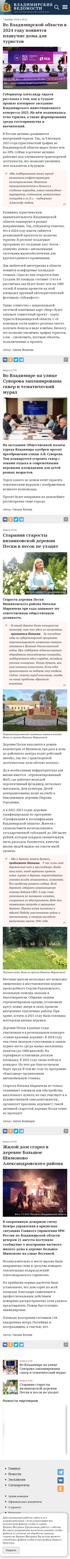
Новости (14, 1474)
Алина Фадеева (23, 349)
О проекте (14, 1507)
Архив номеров (18, 1496)
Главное (14, 1468)
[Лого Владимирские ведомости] (26, 7)
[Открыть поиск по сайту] (57, 9)
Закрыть (11, 1550)
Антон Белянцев (24, 1121)
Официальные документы (25, 1501)
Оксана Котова (22, 509)
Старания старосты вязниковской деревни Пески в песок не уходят (39, 1388)
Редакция (14, 1512)
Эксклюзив (16, 1480)
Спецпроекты (18, 1485)
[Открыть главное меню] (65, 9)
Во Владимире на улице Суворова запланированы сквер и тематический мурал (43, 1368)
